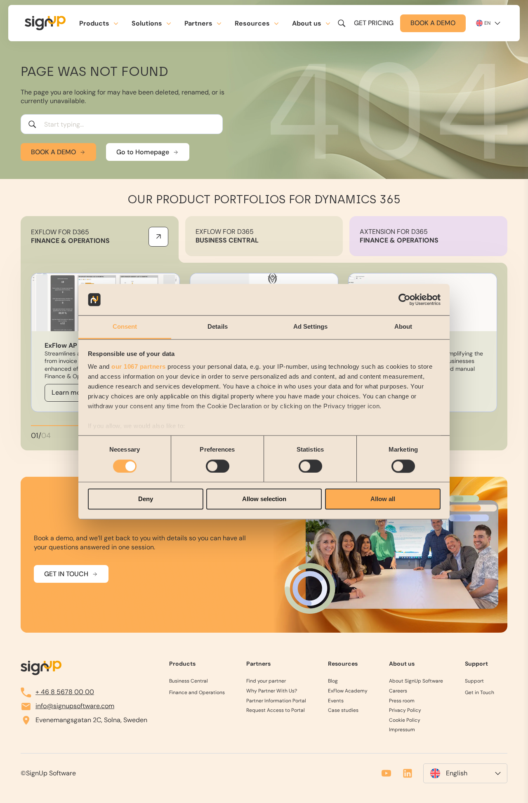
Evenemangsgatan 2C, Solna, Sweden (91, 720)
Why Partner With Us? (271, 691)
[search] (341, 23)
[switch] (217, 466)
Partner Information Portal (276, 701)
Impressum (402, 730)
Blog (333, 681)
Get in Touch (479, 693)
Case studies (343, 710)
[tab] (100, 239)
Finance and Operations (197, 693)
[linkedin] (407, 773)
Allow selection (264, 499)
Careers (398, 691)
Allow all (382, 499)
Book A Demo (53, 152)
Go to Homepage (142, 152)
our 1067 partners (138, 366)
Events (336, 701)
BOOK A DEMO (432, 23)
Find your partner (266, 681)
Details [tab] (217, 326)
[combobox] (122, 124)
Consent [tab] (125, 326)
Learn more (69, 392)
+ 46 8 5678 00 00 (64, 692)
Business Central (188, 681)
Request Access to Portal (275, 710)
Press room (402, 701)
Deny (145, 499)
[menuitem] (465, 773)
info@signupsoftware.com (74, 706)
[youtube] (386, 773)
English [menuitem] (456, 773)
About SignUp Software (416, 681)
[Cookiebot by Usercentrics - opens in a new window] (404, 299)
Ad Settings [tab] (310, 326)
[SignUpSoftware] (41, 668)
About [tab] (403, 326)
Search (32, 124)
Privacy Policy (405, 710)
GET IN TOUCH (66, 573)
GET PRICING (374, 23)
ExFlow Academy (348, 691)
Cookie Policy (404, 720)
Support (474, 681)
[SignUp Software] (50, 23)
